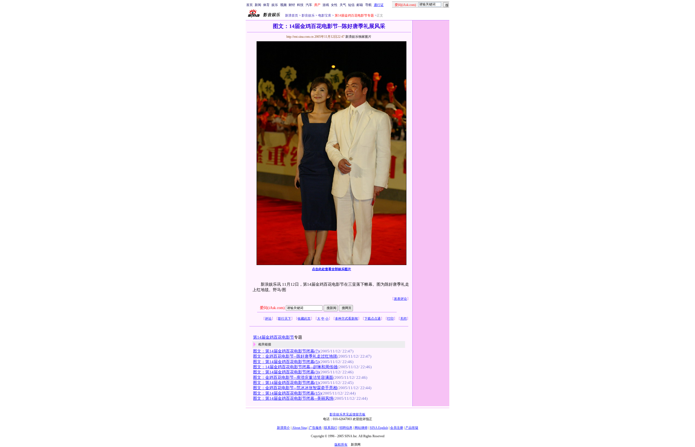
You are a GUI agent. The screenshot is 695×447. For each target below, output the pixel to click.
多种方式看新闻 (346, 318)
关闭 (403, 318)
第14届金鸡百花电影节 (273, 337)
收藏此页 (304, 318)
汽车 (309, 5)
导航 (368, 5)
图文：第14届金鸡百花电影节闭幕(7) (286, 351)
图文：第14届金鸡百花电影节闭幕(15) (287, 393)
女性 (334, 5)
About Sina (299, 428)
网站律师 (361, 428)
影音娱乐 (308, 15)
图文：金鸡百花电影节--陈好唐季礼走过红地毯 (295, 356)
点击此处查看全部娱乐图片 (331, 269)
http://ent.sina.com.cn (300, 37)
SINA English (379, 428)
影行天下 (284, 318)
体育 (266, 5)
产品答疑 (411, 428)
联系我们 (330, 428)
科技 (300, 5)
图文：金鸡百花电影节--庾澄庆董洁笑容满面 (293, 377)
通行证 (379, 5)
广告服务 (315, 428)
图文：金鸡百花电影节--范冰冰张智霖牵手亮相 (295, 388)
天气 (343, 5)
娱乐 (274, 5)
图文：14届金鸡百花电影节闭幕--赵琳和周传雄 (295, 367)
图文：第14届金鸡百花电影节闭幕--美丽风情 (293, 398)
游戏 (326, 5)
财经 (292, 5)
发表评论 (400, 299)
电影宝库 (324, 15)
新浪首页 (291, 15)
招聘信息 (345, 428)
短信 (351, 5)
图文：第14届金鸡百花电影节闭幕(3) (286, 372)
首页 (249, 5)
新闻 (258, 5)
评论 (268, 318)
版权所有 (341, 444)
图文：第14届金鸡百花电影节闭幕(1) (286, 382)
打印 (390, 318)
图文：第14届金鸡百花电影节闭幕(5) (286, 362)
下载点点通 (372, 318)
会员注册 (396, 428)
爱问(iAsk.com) (272, 308)
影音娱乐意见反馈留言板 (347, 414)
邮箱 (359, 5)
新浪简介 (283, 428)
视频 (283, 5)
